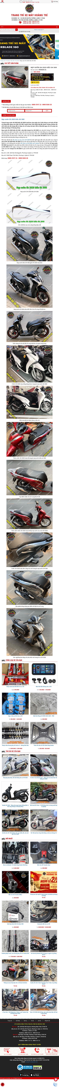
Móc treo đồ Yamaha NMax (15, 894)
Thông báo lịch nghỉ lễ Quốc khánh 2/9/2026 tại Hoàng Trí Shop (43, 895)
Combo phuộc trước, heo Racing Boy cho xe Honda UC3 (15, 953)
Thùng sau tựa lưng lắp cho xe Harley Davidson (15, 982)
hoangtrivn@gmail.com (31, 1061)
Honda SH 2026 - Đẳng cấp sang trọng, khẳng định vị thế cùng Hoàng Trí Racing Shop (15, 806)
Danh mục (2, 2)
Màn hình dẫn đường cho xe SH (43, 686)
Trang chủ (3, 60)
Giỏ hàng (55, 1)
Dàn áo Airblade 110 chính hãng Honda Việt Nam (15, 865)
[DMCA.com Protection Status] (37, 1067)
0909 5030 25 (47, 104)
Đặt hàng (36, 82)
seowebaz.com (9, 1078)
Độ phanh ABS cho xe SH (43, 924)
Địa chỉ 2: (15, 1034)
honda (8, 60)
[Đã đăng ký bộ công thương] (25, 1067)
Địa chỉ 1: (14, 1026)
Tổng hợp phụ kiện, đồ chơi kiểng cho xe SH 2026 (15, 777)
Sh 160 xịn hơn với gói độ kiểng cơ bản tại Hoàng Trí (44, 833)
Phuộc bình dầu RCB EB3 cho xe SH (15, 686)
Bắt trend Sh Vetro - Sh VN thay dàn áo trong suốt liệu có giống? (43, 806)
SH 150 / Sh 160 (15, 60)
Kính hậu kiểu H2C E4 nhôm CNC (15, 924)
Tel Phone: (25, 1030)
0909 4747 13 (36, 104)
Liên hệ (39, 1020)
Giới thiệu (18, 1020)
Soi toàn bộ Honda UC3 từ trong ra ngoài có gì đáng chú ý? (44, 954)
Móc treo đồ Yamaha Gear (43, 865)
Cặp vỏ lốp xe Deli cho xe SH (15, 716)
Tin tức (32, 1020)
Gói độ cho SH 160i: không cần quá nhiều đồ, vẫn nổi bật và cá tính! (15, 833)
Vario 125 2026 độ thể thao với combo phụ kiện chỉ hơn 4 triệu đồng (43, 1012)
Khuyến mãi (47, 1020)
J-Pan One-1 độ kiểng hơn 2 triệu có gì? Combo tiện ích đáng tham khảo (15, 1012)
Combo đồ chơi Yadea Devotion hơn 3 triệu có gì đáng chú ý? (43, 983)
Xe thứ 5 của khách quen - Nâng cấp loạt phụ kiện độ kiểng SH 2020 (43, 778)
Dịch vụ (25, 1020)
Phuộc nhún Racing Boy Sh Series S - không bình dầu (15, 745)
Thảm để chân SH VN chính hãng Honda (44, 745)
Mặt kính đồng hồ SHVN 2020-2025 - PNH (43, 716)
